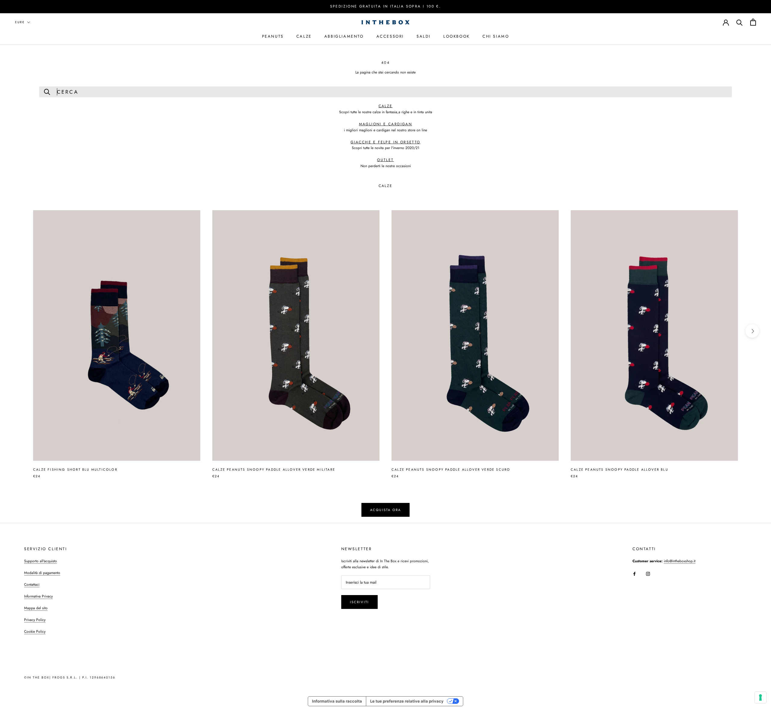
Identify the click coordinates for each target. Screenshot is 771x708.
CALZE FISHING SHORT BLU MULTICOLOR (75, 469)
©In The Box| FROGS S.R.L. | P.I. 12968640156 (69, 677)
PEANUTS (273, 36)
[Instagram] (648, 573)
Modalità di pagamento (42, 572)
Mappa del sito (36, 608)
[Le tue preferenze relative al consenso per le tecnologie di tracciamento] (760, 697)
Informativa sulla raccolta (337, 701)
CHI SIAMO (495, 36)
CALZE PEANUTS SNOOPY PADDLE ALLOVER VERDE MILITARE (273, 469)
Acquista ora (385, 509)
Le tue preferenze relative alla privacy (407, 701)
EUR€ (20, 22)
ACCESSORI (390, 36)
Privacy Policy (34, 619)
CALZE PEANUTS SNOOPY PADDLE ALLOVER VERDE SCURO (451, 469)
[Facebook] (634, 573)
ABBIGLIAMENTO (344, 36)
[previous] (19, 331)
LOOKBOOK (456, 36)
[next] (752, 331)
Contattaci (31, 584)
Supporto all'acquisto (40, 561)
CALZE (304, 36)
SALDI (424, 36)
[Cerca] (739, 22)
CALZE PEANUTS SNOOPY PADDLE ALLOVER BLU (619, 469)
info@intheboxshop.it (679, 561)
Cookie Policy (34, 631)
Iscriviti (359, 602)
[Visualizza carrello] (753, 22)
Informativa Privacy (38, 596)
